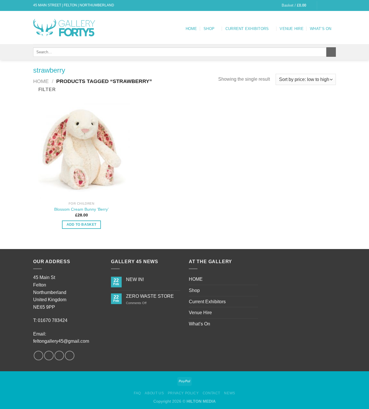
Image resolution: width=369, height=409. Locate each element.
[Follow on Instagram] (327, 5)
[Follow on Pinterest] (69, 355)
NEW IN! (135, 279)
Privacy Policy (183, 393)
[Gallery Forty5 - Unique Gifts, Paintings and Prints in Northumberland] (65, 27)
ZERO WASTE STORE (150, 296)
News (229, 393)
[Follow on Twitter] (333, 5)
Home (41, 81)
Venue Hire (292, 29)
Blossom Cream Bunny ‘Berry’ (81, 209)
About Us (154, 393)
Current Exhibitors (247, 29)
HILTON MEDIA (201, 401)
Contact (211, 393)
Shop (209, 29)
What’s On (320, 29)
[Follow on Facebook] (322, 5)
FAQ (137, 393)
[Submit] (331, 52)
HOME (191, 29)
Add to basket (82, 224)
